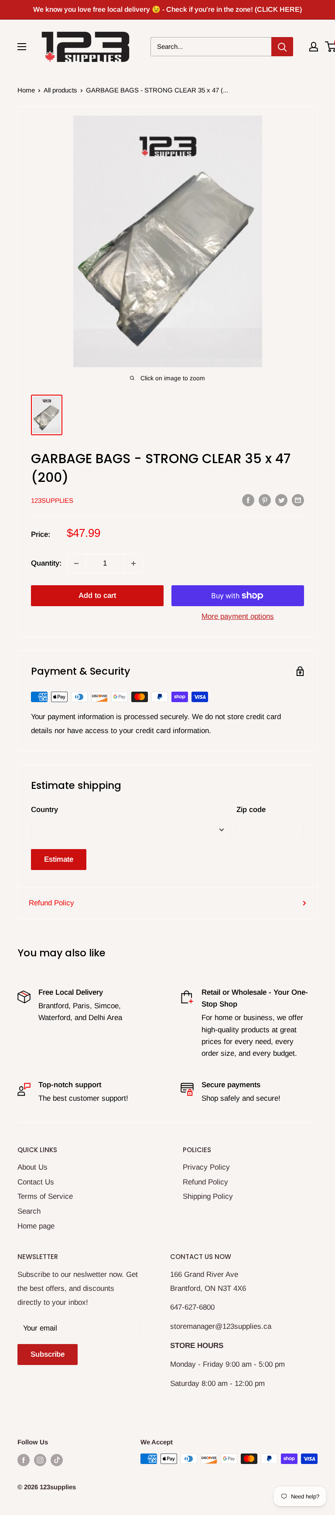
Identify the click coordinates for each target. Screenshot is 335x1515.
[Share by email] (298, 500)
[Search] (282, 46)
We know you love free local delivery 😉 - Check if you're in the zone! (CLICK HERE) (167, 9)
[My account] (313, 46)
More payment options (238, 616)
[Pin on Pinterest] (265, 500)
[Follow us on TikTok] (57, 1460)
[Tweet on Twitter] (281, 500)
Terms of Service (45, 1196)
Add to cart (97, 595)
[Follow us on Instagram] (40, 1460)
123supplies (52, 500)
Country (44, 809)
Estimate (58, 859)
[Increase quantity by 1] (133, 563)
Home (26, 90)
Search (29, 1211)
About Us (32, 1167)
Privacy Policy (206, 1167)
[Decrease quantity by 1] (76, 563)
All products (60, 90)
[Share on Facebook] (248, 500)
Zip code (251, 809)
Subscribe (48, 1354)
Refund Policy (51, 903)
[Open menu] (21, 46)
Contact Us (35, 1182)
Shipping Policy (208, 1196)
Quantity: (46, 563)
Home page (36, 1226)
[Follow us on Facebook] (23, 1460)
